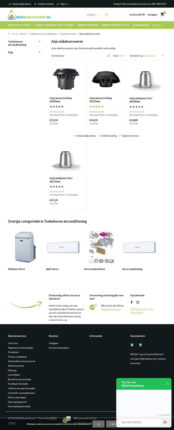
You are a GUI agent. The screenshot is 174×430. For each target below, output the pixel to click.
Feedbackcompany (111, 309)
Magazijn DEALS (163, 25)
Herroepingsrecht (17, 401)
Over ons (13, 343)
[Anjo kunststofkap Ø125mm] (106, 79)
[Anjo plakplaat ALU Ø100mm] (146, 79)
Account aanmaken (59, 347)
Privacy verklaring (17, 356)
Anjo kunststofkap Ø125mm (101, 99)
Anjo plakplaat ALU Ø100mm (140, 100)
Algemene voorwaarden (20, 347)
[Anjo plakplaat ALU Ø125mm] (66, 159)
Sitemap (12, 370)
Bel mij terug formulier (19, 379)
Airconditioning (19, 25)
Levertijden (14, 374)
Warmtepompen (88, 25)
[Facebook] (131, 302)
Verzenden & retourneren (21, 361)
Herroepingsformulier (19, 406)
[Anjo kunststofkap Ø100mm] (66, 79)
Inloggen (53, 343)
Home (23, 33)
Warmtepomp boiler (115, 25)
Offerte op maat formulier (21, 388)
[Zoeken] (106, 14)
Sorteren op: (136, 55)
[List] (108, 55)
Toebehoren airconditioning (54, 25)
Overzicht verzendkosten (21, 392)
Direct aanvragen (17, 397)
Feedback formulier (18, 383)
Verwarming (141, 25)
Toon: (116, 55)
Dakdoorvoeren (68, 33)
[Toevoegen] (76, 124)
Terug (14, 33)
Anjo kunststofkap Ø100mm (61, 99)
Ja (98, 424)
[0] (161, 14)
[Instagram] (137, 302)
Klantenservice (16, 365)
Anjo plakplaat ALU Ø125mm (61, 180)
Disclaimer (13, 352)
